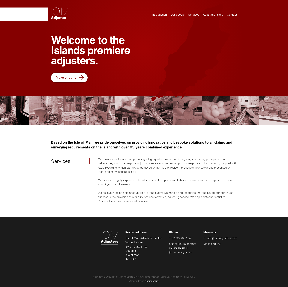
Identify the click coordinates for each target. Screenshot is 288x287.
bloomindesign (152, 281)
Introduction (159, 14)
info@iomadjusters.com (222, 238)
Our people (177, 14)
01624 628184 (181, 238)
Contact (232, 14)
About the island (213, 14)
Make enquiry (66, 77)
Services (193, 14)
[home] (59, 14)
